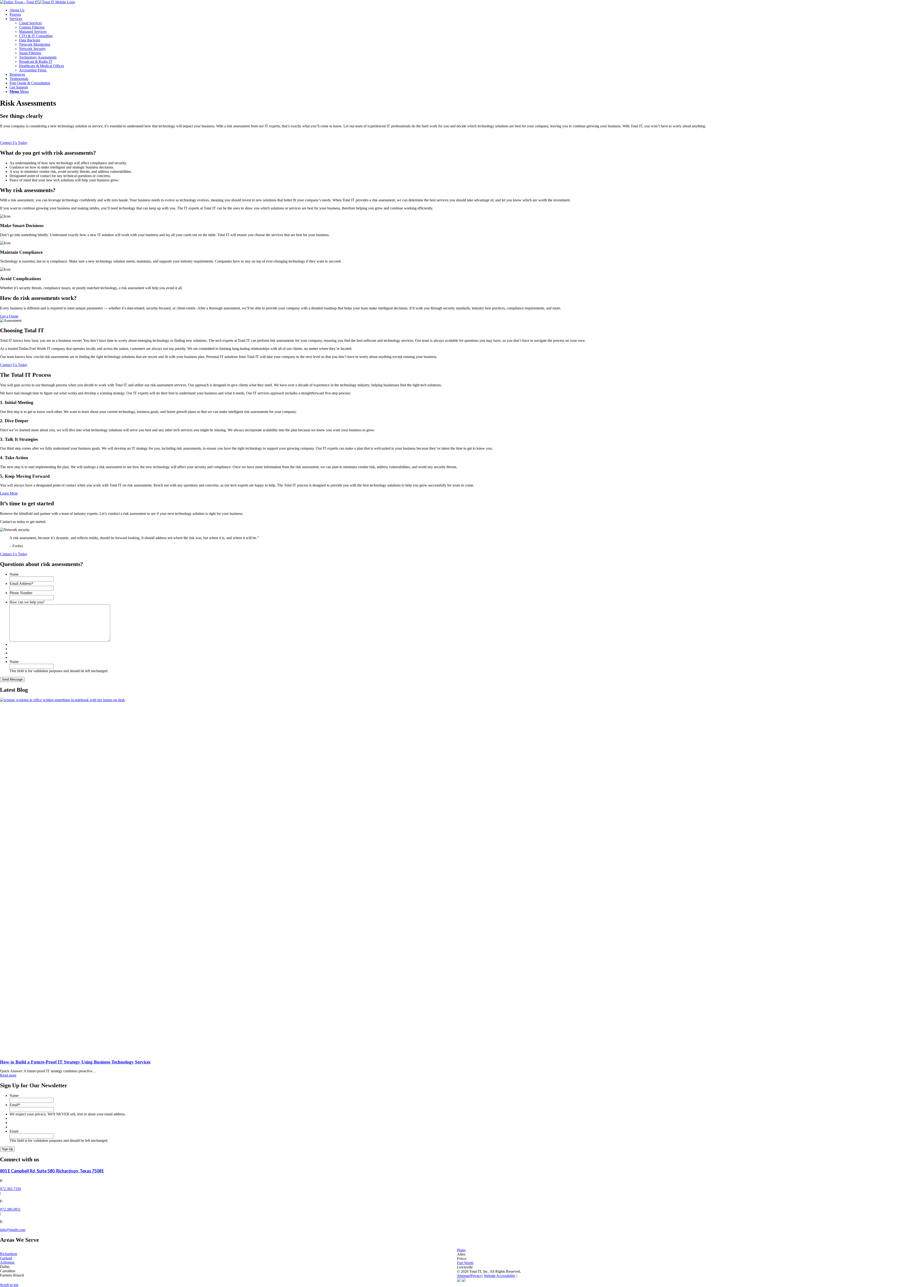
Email (15, 1105)
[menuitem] (462, 10)
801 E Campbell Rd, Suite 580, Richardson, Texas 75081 (52, 1170)
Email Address (21, 583)
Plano (461, 1250)
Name (14, 574)
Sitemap (464, 1276)
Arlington (7, 1262)
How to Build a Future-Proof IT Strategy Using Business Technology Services (75, 1061)
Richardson (8, 1254)
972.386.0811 (10, 1209)
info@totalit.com (12, 1230)
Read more (8, 1075)
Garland (6, 1258)
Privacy (476, 1276)
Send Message (12, 679)
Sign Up (7, 1149)
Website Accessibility (500, 1276)
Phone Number (21, 593)
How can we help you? (27, 602)
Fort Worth (465, 1263)
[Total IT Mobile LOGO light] (37, 2)
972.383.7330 (10, 1189)
